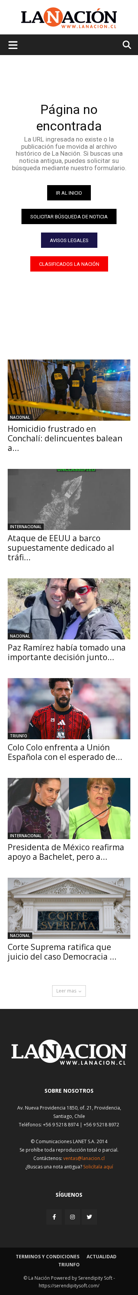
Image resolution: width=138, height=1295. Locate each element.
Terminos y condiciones (47, 1256)
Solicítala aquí (98, 1166)
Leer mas (66, 991)
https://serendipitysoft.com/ (69, 1285)
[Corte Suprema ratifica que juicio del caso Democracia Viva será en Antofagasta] (69, 908)
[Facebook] (54, 1216)
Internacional (25, 526)
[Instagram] (72, 1216)
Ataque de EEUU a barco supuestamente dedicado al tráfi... (61, 548)
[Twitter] (89, 1217)
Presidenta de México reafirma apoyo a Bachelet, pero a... (66, 852)
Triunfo (18, 736)
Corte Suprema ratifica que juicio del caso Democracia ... (62, 952)
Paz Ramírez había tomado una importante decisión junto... (67, 652)
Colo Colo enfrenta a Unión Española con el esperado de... (65, 752)
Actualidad (102, 1256)
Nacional (20, 417)
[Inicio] (69, 1062)
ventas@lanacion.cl (84, 1158)
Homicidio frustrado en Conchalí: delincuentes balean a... (65, 438)
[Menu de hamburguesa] (13, 44)
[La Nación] (69, 17)
